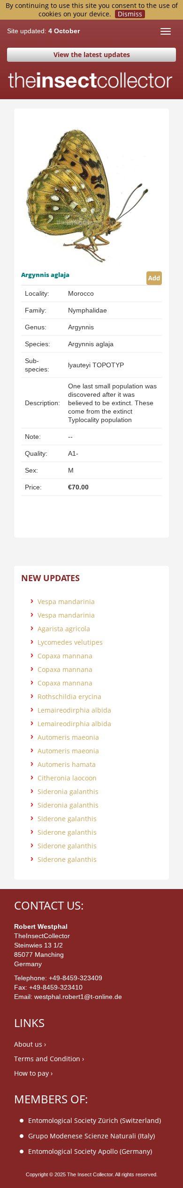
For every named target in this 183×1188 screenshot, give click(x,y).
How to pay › (33, 1073)
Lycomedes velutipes (70, 642)
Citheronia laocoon (67, 777)
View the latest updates (91, 54)
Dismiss (130, 14)
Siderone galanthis (67, 818)
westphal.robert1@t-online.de (78, 996)
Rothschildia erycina (69, 696)
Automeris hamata (67, 764)
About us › (30, 1044)
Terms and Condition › (49, 1058)
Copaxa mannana (65, 655)
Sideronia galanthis (68, 791)
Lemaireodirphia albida (74, 710)
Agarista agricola (64, 628)
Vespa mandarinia (66, 601)
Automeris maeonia (68, 737)
